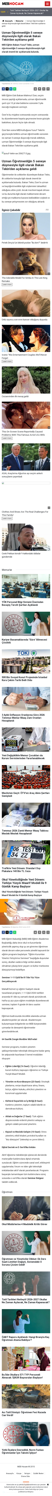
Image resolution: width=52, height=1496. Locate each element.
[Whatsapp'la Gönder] (14, 88)
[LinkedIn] (10, 88)
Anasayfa (9, 21)
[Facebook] (3, 88)
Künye (19, 1473)
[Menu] (47, 4)
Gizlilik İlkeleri (38, 1473)
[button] (39, 88)
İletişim (27, 1473)
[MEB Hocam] (13, 3)
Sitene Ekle (25, 1476)
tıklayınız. (30, 1492)
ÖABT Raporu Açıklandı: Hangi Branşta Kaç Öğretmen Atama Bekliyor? (28, 11)
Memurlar (19, 21)
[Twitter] (7, 88)
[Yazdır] (35, 88)
